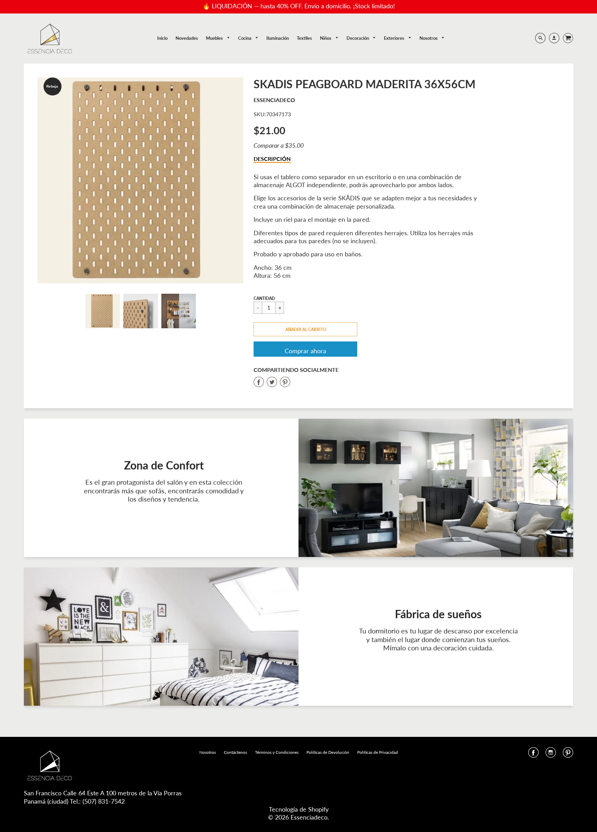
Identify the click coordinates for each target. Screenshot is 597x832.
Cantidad (264, 298)
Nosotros (429, 38)
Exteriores (394, 38)
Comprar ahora (305, 351)
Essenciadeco (274, 100)
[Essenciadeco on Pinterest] (568, 754)
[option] (140, 180)
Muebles (215, 38)
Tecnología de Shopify (299, 809)
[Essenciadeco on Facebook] (533, 754)
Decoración (358, 38)
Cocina (245, 38)
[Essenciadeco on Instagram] (551, 754)
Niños (326, 38)
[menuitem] (162, 38)
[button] (305, 329)
